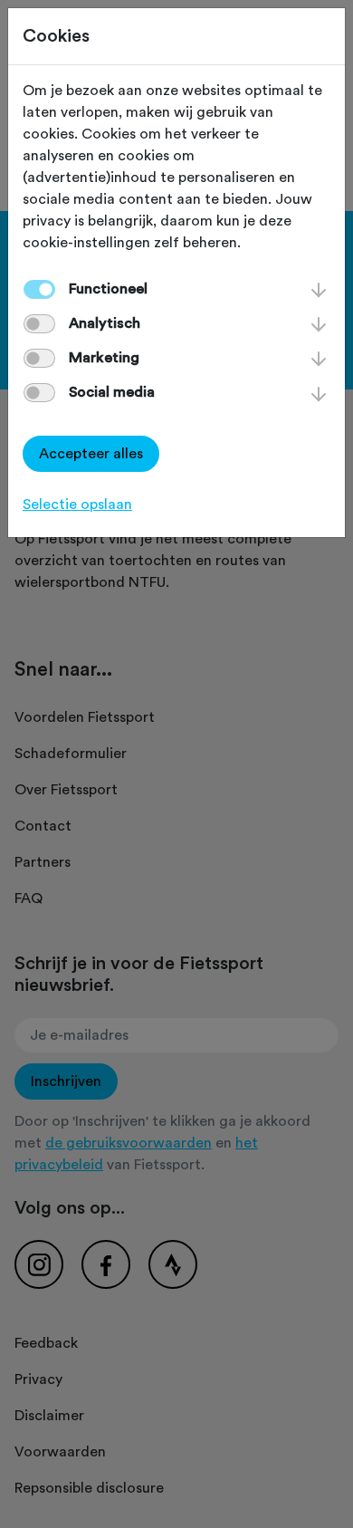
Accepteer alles (91, 454)
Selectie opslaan (77, 504)
